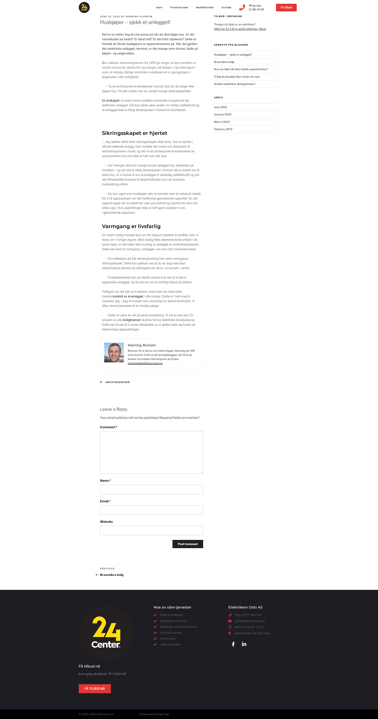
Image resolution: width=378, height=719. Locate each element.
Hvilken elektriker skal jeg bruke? (234, 84)
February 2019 (223, 129)
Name (105, 480)
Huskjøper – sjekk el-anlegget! (233, 54)
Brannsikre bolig (224, 62)
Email (105, 501)
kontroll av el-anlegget (128, 296)
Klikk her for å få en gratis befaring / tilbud (240, 28)
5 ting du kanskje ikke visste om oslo (237, 76)
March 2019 (222, 121)
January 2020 (223, 114)
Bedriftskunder (205, 7)
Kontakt (226, 7)
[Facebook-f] (233, 644)
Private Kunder (179, 7)
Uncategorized (118, 382)
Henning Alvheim (139, 16)
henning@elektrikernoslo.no (145, 363)
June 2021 (220, 107)
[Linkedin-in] (244, 644)
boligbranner (132, 320)
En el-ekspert (111, 100)
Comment (109, 427)
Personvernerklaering (154, 714)
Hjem (159, 7)
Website (106, 522)
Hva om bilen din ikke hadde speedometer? (241, 69)
